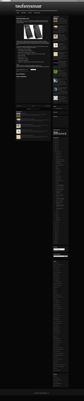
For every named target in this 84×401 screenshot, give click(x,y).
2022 (56, 145)
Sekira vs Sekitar (59, 176)
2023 (56, 144)
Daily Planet (56, 274)
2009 (56, 236)
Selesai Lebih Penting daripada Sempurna (62, 62)
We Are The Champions (58, 366)
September (58, 156)
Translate (62, 250)
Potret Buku (56, 381)
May (57, 214)
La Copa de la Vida (57, 308)
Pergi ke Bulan (56, 327)
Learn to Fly (56, 310)
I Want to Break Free (57, 296)
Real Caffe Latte (56, 340)
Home (18, 12)
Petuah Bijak (56, 330)
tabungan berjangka (25, 20)
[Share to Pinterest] (35, 69)
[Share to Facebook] (34, 69)
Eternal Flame (56, 278)
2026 (56, 139)
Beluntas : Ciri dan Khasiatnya (61, 70)
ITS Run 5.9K (58, 169)
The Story (55, 357)
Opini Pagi (55, 325)
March (57, 217)
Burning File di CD (59, 163)
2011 (56, 233)
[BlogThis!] (32, 69)
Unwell (55, 362)
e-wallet (57, 183)
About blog (23, 12)
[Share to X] (33, 69)
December (58, 151)
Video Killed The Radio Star (23, 71)
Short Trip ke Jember (59, 187)
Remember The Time (57, 342)
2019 (56, 150)
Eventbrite (57, 168)
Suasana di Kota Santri (58, 347)
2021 (56, 147)
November (58, 153)
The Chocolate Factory (58, 349)
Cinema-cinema (37, 12)
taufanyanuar (28, 6)
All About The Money (57, 264)
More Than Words (57, 321)
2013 (56, 230)
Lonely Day (56, 313)
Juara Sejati (56, 302)
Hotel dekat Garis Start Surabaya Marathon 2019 (60, 205)
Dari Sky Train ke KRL (59, 159)
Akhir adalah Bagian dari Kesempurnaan (27, 118)
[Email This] (31, 69)
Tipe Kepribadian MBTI (60, 165)
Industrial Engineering (57, 379)
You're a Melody (56, 370)
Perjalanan (55, 328)
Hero (54, 289)
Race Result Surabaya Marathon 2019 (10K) (60, 199)
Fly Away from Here (57, 283)
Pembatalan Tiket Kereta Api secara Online (60, 189)
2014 (56, 228)
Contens (30, 12)
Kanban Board (23, 113)
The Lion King (56, 351)
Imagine (55, 298)
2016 (56, 225)
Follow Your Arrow (57, 285)
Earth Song (56, 276)
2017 (56, 224)
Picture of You (56, 332)
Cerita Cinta (56, 270)
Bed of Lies (56, 268)
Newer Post (18, 105)
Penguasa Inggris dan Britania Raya (27, 135)
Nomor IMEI (58, 177)
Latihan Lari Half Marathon (58, 192)
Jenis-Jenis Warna (61, 96)
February (57, 219)
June (57, 212)
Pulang (55, 336)
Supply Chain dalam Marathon (59, 203)
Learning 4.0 (58, 172)
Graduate (55, 287)
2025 (56, 141)
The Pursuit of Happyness (58, 353)
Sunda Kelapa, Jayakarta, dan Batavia (60, 161)
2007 (56, 239)
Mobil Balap (56, 319)
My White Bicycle (57, 323)
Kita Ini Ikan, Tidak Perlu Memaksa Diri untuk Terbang (62, 88)
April (57, 215)
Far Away (57, 174)
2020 (56, 148)
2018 (56, 222)
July (56, 211)
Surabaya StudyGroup (58, 383)
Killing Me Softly (56, 306)
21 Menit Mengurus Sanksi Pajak (26, 129)
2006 (56, 241)
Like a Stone (56, 311)
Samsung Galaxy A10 (59, 194)
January (57, 220)
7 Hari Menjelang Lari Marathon (59, 209)
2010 (56, 235)
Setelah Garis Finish (59, 200)
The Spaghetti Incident (58, 355)
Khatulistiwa (56, 304)
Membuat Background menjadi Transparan (60, 185)
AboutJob (55, 376)
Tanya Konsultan (57, 385)
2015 (56, 227)
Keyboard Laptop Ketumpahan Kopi (27, 124)
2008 (56, 238)
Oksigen (57, 166)
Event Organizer (58, 179)
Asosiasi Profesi (58, 171)
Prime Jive (55, 334)
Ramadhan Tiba (56, 338)
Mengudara (56, 317)
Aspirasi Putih (56, 266)
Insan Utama (56, 300)
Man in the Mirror (57, 315)
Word (54, 368)
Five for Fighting (56, 281)
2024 (56, 142)
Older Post (48, 105)
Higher (55, 291)
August (57, 158)
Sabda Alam (56, 345)
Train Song (55, 360)
